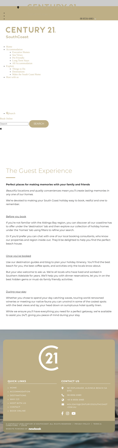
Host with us (12, 77)
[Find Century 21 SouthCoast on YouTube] (7, 19)
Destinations (18, 71)
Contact (15, 407)
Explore (10, 66)
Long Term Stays (20, 60)
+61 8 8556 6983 (75, 400)
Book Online (6, 118)
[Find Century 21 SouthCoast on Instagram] (7, 16)
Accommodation (14, 49)
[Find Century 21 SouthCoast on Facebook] (7, 13)
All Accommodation (22, 63)
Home (9, 46)
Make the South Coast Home (26, 74)
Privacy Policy (82, 424)
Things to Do (18, 69)
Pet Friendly (18, 58)
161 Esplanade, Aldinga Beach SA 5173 (87, 389)
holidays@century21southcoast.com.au (87, 405)
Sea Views (17, 55)
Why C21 (14, 399)
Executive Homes (21, 52)
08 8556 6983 (87, 18)
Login (24, 425)
